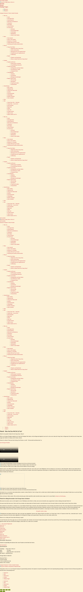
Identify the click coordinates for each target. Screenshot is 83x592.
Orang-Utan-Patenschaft (12, 90)
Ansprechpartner (10, 20)
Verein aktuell (10, 38)
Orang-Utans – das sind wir (12, 103)
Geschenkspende (10, 93)
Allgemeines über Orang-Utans (17, 48)
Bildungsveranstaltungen (16, 178)
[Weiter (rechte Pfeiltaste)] (4, 591)
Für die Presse (10, 27)
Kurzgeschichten (10, 111)
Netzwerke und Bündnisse (12, 21)
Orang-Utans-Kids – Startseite (13, 102)
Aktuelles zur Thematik (11, 41)
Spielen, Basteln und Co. (12, 114)
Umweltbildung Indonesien (16, 65)
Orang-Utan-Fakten (11, 47)
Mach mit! (9, 109)
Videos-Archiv (10, 112)
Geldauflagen (10, 196)
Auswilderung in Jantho (15, 69)
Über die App (13, 181)
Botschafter (9, 24)
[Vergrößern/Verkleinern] (1, 589)
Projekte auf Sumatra (11, 66)
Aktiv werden (10, 87)
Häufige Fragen (4, 7)
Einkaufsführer (14, 84)
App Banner (13, 81)
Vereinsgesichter (10, 18)
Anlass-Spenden (10, 97)
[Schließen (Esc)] (9, 589)
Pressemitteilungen (15, 30)
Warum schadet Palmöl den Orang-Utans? (19, 59)
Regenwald (9, 208)
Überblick (13, 175)
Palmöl (8, 108)
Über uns (5, 15)
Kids (4, 202)
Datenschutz (6, 575)
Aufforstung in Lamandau (16, 63)
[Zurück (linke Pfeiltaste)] (1, 591)
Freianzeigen (13, 32)
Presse (2, 5)
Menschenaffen (10, 105)
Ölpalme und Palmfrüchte (16, 57)
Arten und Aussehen (15, 50)
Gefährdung (13, 54)
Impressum (6, 572)
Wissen (5, 45)
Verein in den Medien (15, 35)
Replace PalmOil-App (11, 78)
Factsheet (13, 29)
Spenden (9, 193)
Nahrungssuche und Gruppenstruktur (18, 51)
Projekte (5, 60)
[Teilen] (6, 589)
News (5, 36)
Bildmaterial (13, 33)
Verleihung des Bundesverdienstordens (15, 44)
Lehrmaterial (13, 75)
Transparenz (9, 23)
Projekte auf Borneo (11, 163)
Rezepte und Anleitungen (60, 496)
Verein (8, 17)
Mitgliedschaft (10, 190)
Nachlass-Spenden (11, 96)
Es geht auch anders (15, 184)
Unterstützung (6, 187)
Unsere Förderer (10, 26)
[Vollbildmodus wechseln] (4, 589)
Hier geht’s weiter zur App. (41, 511)
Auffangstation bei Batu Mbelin (17, 169)
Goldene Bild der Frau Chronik (13, 42)
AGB (5, 574)
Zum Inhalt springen (4, 0)
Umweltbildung (10, 72)
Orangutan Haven (14, 172)
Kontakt (2, 3)
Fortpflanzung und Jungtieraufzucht (18, 53)
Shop (5, 99)
